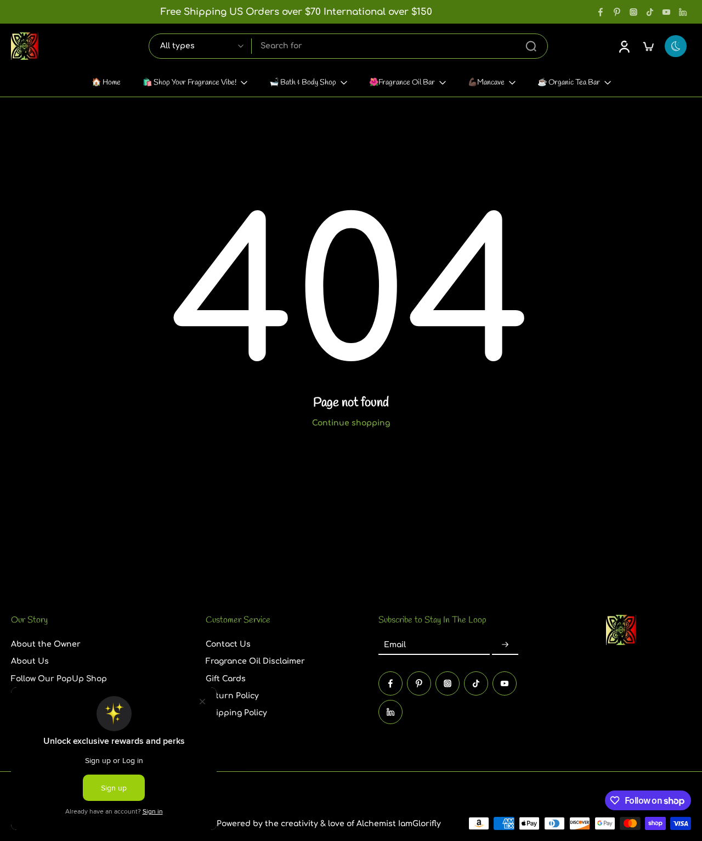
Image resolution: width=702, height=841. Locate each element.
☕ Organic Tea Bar (568, 82)
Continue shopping (351, 423)
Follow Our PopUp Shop (59, 678)
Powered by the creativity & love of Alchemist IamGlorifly (329, 824)
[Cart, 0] (648, 46)
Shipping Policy (236, 713)
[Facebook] (600, 12)
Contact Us (228, 644)
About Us (30, 661)
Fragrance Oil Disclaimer (255, 661)
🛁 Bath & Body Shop (302, 82)
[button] (92, 620)
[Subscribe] (505, 645)
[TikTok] (650, 12)
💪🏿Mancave (486, 82)
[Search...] (531, 46)
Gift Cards (226, 678)
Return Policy (232, 696)
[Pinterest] (617, 12)
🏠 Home (106, 82)
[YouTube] (666, 12)
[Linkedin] (683, 12)
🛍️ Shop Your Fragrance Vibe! (189, 82)
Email (395, 645)
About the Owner (46, 644)
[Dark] (676, 46)
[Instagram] (633, 12)
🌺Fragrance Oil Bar (402, 82)
